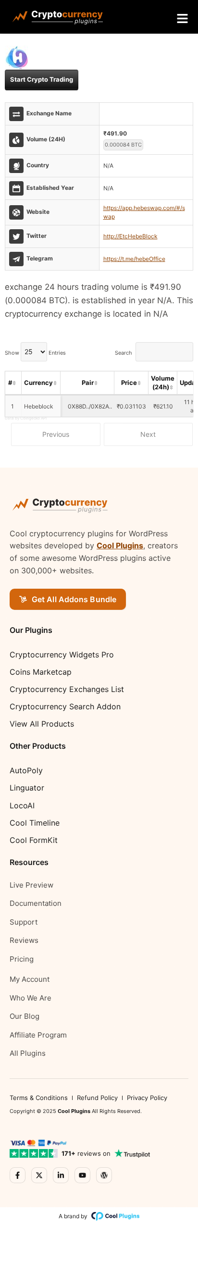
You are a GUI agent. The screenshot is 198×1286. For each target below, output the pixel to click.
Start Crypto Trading (41, 79)
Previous (55, 434)
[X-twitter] (39, 1175)
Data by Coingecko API (26, 418)
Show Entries (35, 352)
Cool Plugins (120, 545)
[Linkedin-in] (61, 1175)
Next (148, 434)
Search (123, 352)
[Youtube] (82, 1175)
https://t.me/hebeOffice (134, 258)
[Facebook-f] (17, 1175)
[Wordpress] (104, 1175)
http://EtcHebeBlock (130, 236)
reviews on (86, 1153)
